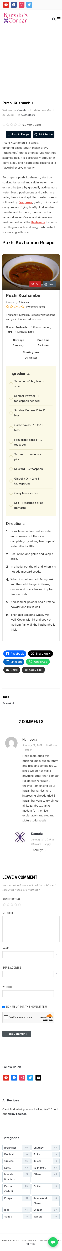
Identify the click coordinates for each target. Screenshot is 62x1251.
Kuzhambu (28, 114)
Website (7, 987)
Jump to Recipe (20, 134)
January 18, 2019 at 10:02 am (39, 745)
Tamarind (8, 703)
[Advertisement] (31, 67)
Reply (28, 749)
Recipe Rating (11, 899)
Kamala (21, 110)
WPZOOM (31, 1244)
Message (7, 913)
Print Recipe (45, 134)
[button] (58, 18)
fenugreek (25, 202)
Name (5, 948)
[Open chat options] (53, 1242)
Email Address (11, 967)
